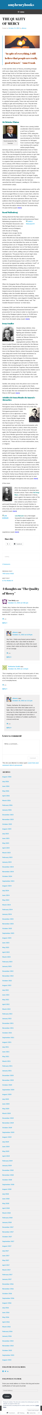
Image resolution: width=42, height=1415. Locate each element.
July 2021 (5, 1047)
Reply (4, 623)
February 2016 (7, 1331)
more (19, 208)
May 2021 (5, 1056)
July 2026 (5, 781)
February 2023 (7, 962)
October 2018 (7, 1180)
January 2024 (7, 914)
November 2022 (8, 976)
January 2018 (7, 1222)
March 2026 (6, 800)
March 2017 (6, 1270)
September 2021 (8, 1037)
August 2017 (6, 1246)
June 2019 (5, 1146)
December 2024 (7, 867)
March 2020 (6, 1113)
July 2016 (5, 1308)
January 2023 (7, 966)
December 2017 (7, 1227)
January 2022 (7, 1018)
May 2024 (5, 900)
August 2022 (6, 985)
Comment (33, 758)
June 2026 (5, 786)
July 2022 (5, 990)
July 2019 (5, 1142)
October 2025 (7, 824)
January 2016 (7, 1336)
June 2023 (5, 943)
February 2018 (7, 1218)
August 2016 (6, 1303)
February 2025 (7, 857)
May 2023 (5, 947)
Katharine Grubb (14, 666)
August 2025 (6, 829)
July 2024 (5, 890)
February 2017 (7, 1274)
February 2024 (7, 909)
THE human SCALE (8, 572)
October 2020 (7, 1085)
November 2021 (8, 1028)
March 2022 (6, 1009)
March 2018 (6, 1213)
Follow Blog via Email (11, 1379)
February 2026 (7, 805)
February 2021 (7, 1066)
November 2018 (8, 1175)
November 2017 (8, 1232)
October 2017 (7, 1237)
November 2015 (8, 1346)
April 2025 (6, 848)
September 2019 (8, 1132)
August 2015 (6, 1360)
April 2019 (6, 1156)
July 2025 (5, 834)
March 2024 (6, 905)
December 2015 (7, 1341)
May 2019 (5, 1151)
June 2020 (5, 1104)
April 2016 (6, 1322)
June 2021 (5, 1052)
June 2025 (5, 838)
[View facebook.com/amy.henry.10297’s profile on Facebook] (3, 1371)
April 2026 (6, 796)
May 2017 (5, 1260)
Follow (7, 1396)
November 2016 (8, 1289)
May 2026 (5, 791)
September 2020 (8, 1090)
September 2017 (8, 1241)
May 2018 (5, 1203)
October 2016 (7, 1293)
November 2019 (8, 1123)
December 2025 (7, 815)
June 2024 (5, 895)
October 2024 (7, 876)
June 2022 (5, 995)
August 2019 (6, 1137)
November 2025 (8, 819)
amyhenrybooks (21, 4)
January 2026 (7, 810)
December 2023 (7, 919)
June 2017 (5, 1256)
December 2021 (7, 1023)
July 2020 (5, 1099)
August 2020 (6, 1094)
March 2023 (6, 957)
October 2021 (7, 1033)
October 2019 (7, 1128)
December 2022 (7, 971)
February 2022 (7, 1014)
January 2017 (7, 1279)
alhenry (24, 28)
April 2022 (6, 1004)
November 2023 (8, 924)
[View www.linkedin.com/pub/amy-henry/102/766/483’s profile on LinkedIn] (8, 1371)
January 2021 (7, 1071)
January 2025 (7, 862)
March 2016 (6, 1327)
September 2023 (8, 933)
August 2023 (6, 938)
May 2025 (5, 843)
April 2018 (6, 1208)
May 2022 (5, 1000)
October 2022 (7, 981)
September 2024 (8, 881)
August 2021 (6, 1042)
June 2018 (5, 1199)
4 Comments (6, 564)
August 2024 (6, 886)
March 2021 (6, 1061)
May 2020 (5, 1109)
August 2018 (6, 1189)
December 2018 (7, 1170)
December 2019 (7, 1118)
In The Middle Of (7, 579)
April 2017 (6, 1265)
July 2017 (5, 1251)
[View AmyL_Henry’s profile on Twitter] (5, 1371)
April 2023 (6, 952)
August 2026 (6, 777)
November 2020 (8, 1080)
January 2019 (7, 1165)
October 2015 (7, 1350)
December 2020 (7, 1075)
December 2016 (7, 1284)
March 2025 (6, 853)
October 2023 (7, 928)
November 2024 (8, 872)
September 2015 (8, 1355)
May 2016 (5, 1317)
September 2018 (8, 1184)
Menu (22, 12)
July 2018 (5, 1194)
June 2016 (5, 1312)
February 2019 (7, 1161)
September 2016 (8, 1298)
